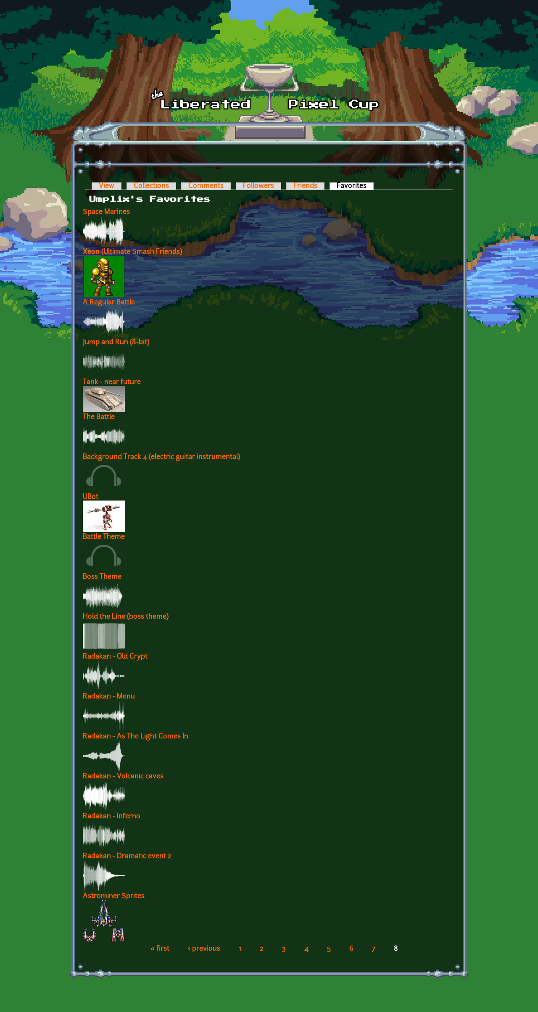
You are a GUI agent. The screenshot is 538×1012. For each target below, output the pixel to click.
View (106, 186)
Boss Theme (102, 577)
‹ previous (204, 949)
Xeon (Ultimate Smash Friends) (132, 252)
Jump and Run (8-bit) (116, 342)
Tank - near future (112, 382)
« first (159, 949)
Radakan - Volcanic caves (123, 776)
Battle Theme (104, 537)
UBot (90, 497)
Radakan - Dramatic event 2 (127, 856)
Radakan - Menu (109, 696)
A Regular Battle (109, 302)
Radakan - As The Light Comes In (135, 736)
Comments (206, 186)
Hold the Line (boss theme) (126, 617)
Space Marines (106, 212)
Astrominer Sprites (114, 896)
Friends (305, 186)
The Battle (99, 417)
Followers (258, 186)
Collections (151, 186)
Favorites (355, 186)
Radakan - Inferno (111, 816)
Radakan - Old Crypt (115, 657)
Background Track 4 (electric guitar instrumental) (161, 457)
